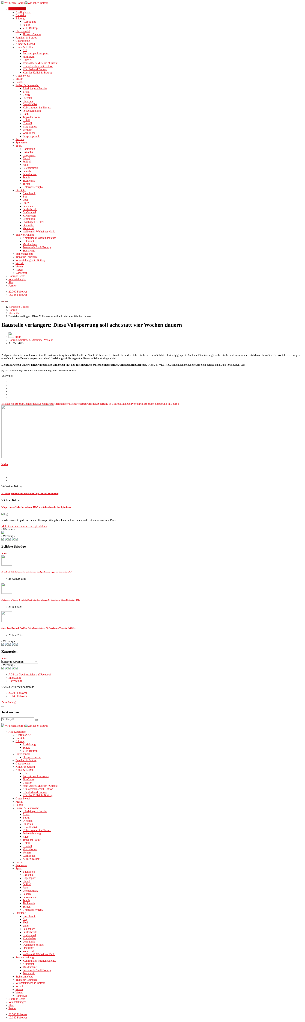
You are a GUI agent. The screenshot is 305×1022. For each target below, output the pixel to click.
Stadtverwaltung (25, 234)
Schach (27, 171)
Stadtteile (21, 190)
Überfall (27, 123)
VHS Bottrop (30, 27)
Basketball (28, 151)
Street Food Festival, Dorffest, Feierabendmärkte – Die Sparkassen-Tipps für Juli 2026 (38, 628)
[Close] (2, 706)
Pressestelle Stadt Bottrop (37, 247)
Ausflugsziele (23, 12)
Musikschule (30, 244)
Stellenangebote (24, 253)
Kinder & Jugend (25, 43)
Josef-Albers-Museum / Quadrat (40, 62)
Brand (26, 91)
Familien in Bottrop (26, 37)
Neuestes (81, 403)
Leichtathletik (30, 167)
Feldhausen (29, 206)
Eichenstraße (31, 403)
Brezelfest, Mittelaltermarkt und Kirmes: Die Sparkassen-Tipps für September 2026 (37, 572)
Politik (19, 82)
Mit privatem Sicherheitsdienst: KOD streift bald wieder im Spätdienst (36, 507)
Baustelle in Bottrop (12, 403)
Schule (26, 24)
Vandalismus (30, 126)
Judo (25, 164)
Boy (25, 196)
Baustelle (21, 15)
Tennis (26, 177)
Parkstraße (92, 403)
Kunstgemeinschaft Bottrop (38, 66)
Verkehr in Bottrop (142, 403)
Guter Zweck (23, 75)
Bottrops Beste (16, 275)
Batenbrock (29, 193)
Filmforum (28, 56)
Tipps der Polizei (32, 117)
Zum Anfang (8, 702)
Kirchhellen (29, 215)
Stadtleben (24, 339)
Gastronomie (23, 40)
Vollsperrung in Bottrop (166, 403)
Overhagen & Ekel (33, 221)
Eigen (26, 202)
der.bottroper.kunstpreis (36, 53)
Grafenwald (29, 212)
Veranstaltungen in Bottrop (30, 260)
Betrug (26, 94)
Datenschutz (15, 680)
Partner (12, 285)
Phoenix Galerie (32, 34)
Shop (11, 282)
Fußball (27, 161)
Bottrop (12, 339)
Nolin (18, 336)
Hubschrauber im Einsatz (37, 107)
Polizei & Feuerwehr (27, 85)
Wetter (19, 269)
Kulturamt (28, 241)
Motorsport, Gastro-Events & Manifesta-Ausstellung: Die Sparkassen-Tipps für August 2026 (40, 600)
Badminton (29, 148)
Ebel (25, 199)
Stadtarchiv (29, 250)
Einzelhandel (23, 31)
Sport (19, 145)
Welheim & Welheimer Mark (39, 231)
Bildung (20, 18)
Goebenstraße (45, 403)
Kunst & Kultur (24, 47)
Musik (19, 78)
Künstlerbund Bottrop (35, 69)
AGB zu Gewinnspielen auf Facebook (29, 674)
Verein (19, 266)
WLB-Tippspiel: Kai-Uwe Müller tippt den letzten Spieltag (30, 493)
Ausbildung (29, 21)
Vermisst (27, 129)
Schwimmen (30, 174)
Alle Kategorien (17, 8)
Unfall (26, 120)
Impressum (14, 677)
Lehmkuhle (29, 218)
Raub (26, 113)
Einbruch (28, 101)
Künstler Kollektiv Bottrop (37, 72)
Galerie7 (27, 59)
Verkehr (20, 263)
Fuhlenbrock (30, 209)
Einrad (26, 158)
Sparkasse (21, 142)
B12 (25, 50)
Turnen (27, 183)
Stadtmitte (28, 225)
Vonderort (28, 228)
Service (20, 139)
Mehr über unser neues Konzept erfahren (24, 526)
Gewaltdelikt (30, 104)
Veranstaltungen (17, 279)
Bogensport (29, 155)
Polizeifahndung (32, 110)
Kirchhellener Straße (64, 403)
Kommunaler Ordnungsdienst (39, 237)
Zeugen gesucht (31, 136)
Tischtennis (29, 180)
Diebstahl (28, 97)
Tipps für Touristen (26, 256)
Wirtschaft (21, 272)
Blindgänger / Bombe (35, 88)
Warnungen (29, 132)
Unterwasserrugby (33, 186)
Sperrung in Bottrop (109, 403)
